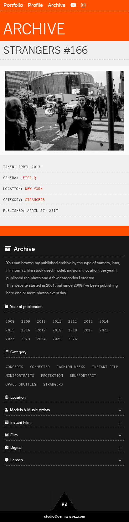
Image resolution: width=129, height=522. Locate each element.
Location (64, 397)
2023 (25, 339)
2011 (57, 321)
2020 (88, 330)
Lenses (64, 460)
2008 (10, 321)
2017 (41, 330)
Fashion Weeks (71, 367)
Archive (56, 5)
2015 (10, 330)
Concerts (14, 367)
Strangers (35, 199)
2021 (104, 330)
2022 (10, 339)
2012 (72, 321)
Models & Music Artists (64, 410)
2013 (88, 321)
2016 (25, 330)
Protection (52, 375)
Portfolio (13, 5)
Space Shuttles (21, 384)
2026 (72, 339)
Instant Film (105, 367)
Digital (64, 447)
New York (34, 189)
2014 (104, 321)
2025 (57, 339)
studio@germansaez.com (64, 516)
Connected (40, 367)
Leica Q (28, 178)
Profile (35, 5)
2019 (72, 330)
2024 (41, 339)
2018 (57, 330)
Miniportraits (20, 375)
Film (64, 435)
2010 (41, 321)
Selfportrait (83, 375)
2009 (25, 321)
